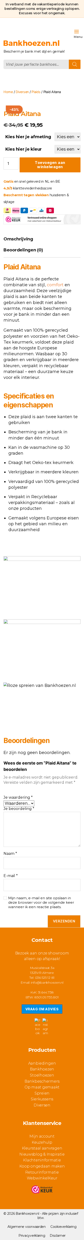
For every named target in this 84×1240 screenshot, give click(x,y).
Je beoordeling (19, 809)
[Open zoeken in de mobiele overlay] (42, 64)
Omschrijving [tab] (18, 239)
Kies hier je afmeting (28, 136)
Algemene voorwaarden (26, 1227)
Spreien (42, 1093)
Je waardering (18, 797)
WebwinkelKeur (42, 1178)
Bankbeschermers (42, 1081)
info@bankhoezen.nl (47, 982)
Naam (10, 854)
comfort (55, 284)
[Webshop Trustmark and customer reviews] (42, 1190)
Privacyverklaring (31, 1235)
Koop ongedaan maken (42, 1166)
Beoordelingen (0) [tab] (23, 250)
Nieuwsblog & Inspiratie (42, 1154)
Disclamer (58, 1235)
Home (8, 92)
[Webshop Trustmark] (42, 219)
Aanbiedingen (42, 1063)
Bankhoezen (42, 1069)
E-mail (11, 876)
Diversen (22, 92)
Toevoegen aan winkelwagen (50, 164)
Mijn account (42, 1136)
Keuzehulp (42, 1142)
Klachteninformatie (42, 1160)
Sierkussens (42, 1099)
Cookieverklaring (63, 1227)
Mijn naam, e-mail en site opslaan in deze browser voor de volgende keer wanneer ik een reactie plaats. (41, 902)
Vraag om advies (42, 1009)
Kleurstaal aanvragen (42, 1148)
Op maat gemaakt (42, 1087)
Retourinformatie (42, 1172)
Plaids (36, 92)
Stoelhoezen (42, 1075)
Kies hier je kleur (23, 149)
